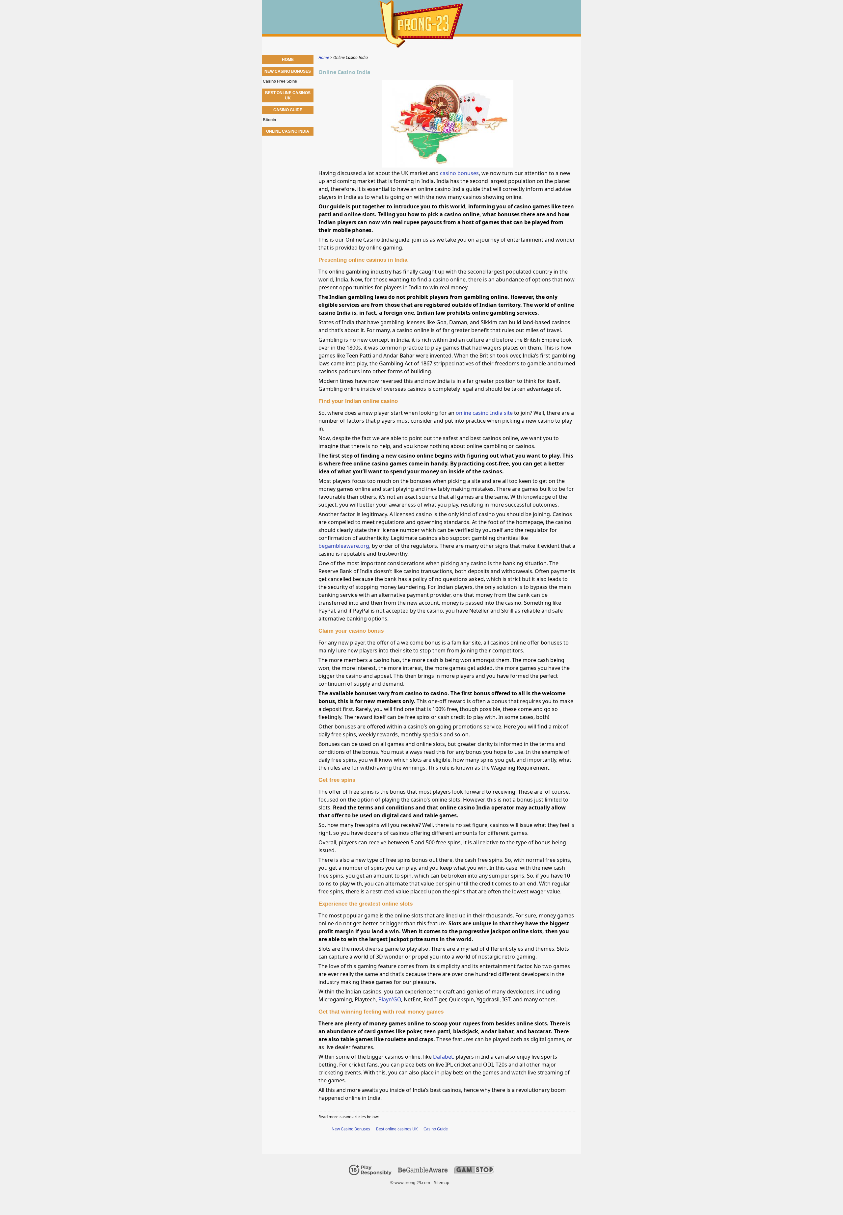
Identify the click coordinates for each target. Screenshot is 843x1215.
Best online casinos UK (397, 1129)
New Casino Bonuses (351, 1129)
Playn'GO (389, 999)
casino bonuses (459, 173)
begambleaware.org (343, 545)
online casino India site (484, 412)
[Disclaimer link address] (423, 1171)
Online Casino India (287, 131)
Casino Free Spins (280, 81)
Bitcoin (269, 120)
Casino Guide (435, 1129)
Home (288, 59)
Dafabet (443, 1056)
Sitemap (441, 1182)
